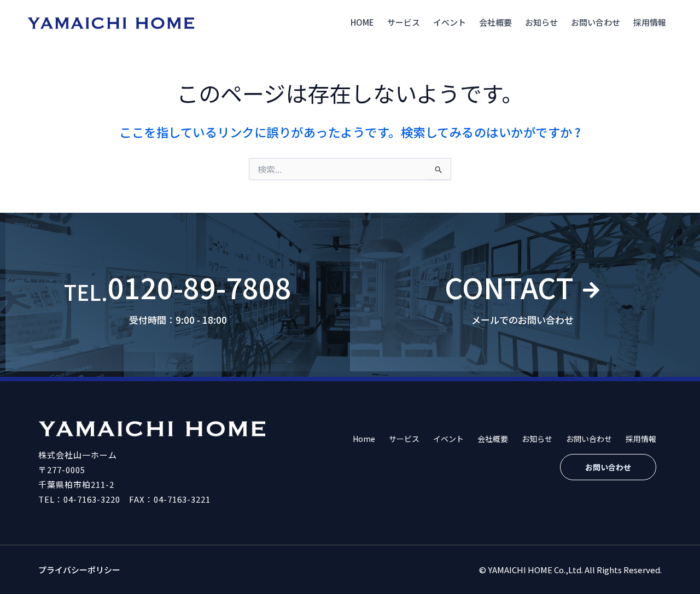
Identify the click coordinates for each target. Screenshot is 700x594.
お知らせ (541, 22)
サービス (403, 22)
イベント (449, 22)
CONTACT (509, 286)
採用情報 (649, 22)
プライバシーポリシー (79, 569)
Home (362, 22)
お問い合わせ (595, 22)
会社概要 (495, 22)
